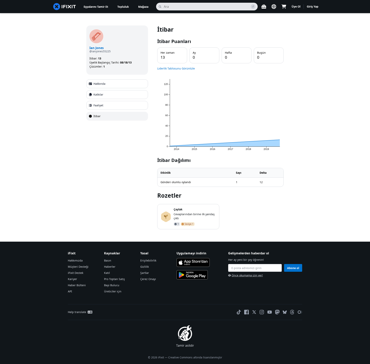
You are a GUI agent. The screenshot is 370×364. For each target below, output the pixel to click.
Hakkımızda (75, 260)
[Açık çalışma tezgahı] (264, 6)
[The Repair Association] (300, 312)
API (70, 291)
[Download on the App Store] (193, 262)
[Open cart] (284, 6)
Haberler (109, 266)
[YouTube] (269, 312)
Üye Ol (296, 6)
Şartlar (144, 273)
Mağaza (143, 6)
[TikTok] (238, 312)
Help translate (77, 312)
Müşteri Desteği (78, 266)
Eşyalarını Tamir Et (96, 6)
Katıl (107, 273)
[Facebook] (246, 312)
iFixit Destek (75, 273)
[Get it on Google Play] (192, 274)
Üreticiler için (112, 291)
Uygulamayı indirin (191, 253)
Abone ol (293, 268)
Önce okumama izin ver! (247, 275)
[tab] (117, 83)
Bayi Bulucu (111, 285)
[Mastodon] (277, 312)
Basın (107, 260)
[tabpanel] (220, 127)
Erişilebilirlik (148, 260)
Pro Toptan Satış (114, 279)
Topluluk (123, 6)
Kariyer (72, 279)
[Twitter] (254, 312)
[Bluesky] (285, 312)
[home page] (64, 6)
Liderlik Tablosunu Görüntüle (176, 68)
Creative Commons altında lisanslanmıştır (195, 357)
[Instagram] (262, 312)
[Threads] (292, 312)
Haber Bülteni (77, 285)
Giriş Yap (312, 6)
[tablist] (117, 100)
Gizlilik (144, 266)
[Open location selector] (274, 6)
